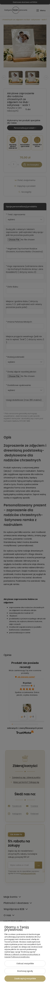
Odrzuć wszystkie (25, 963)
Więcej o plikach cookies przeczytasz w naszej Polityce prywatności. (22, 955)
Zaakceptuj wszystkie (25, 978)
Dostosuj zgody (25, 971)
